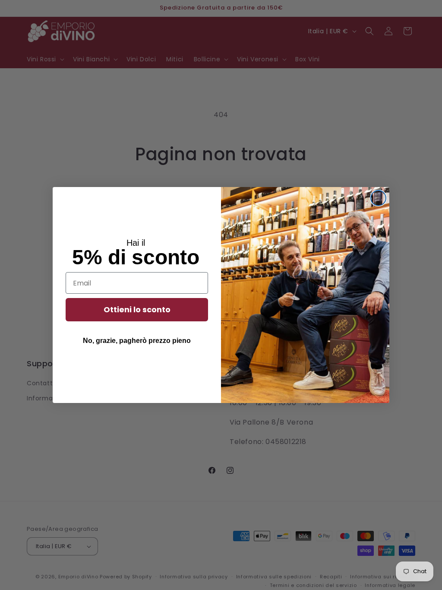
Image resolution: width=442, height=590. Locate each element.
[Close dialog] (378, 198)
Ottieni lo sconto (137, 309)
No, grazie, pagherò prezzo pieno (137, 340)
